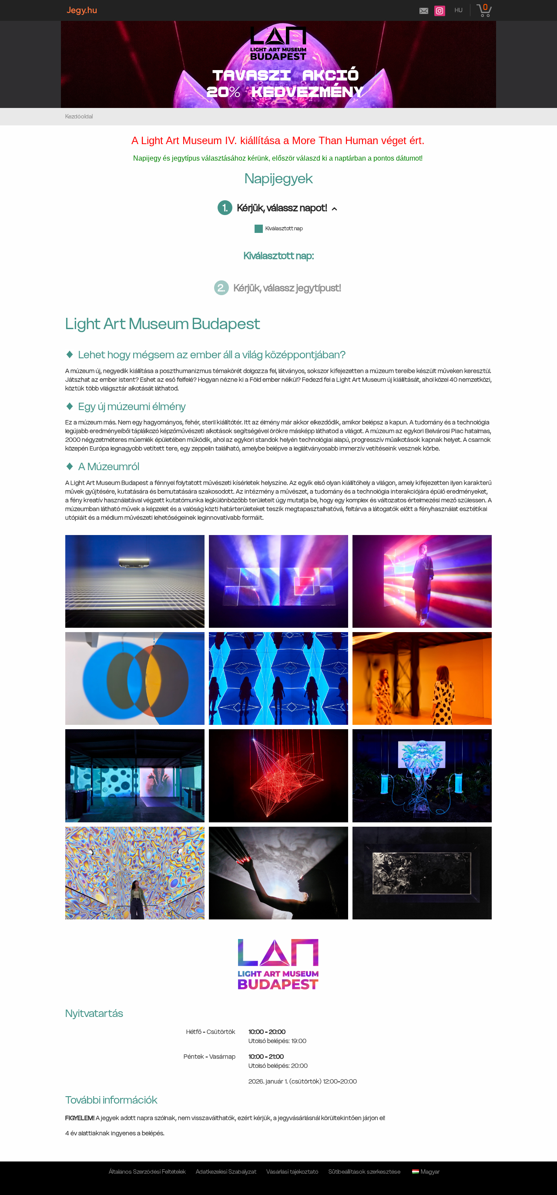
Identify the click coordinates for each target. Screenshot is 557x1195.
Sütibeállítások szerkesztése (364, 1171)
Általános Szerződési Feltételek (147, 1171)
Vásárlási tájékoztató (292, 1171)
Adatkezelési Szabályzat (226, 1171)
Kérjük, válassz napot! (274, 208)
